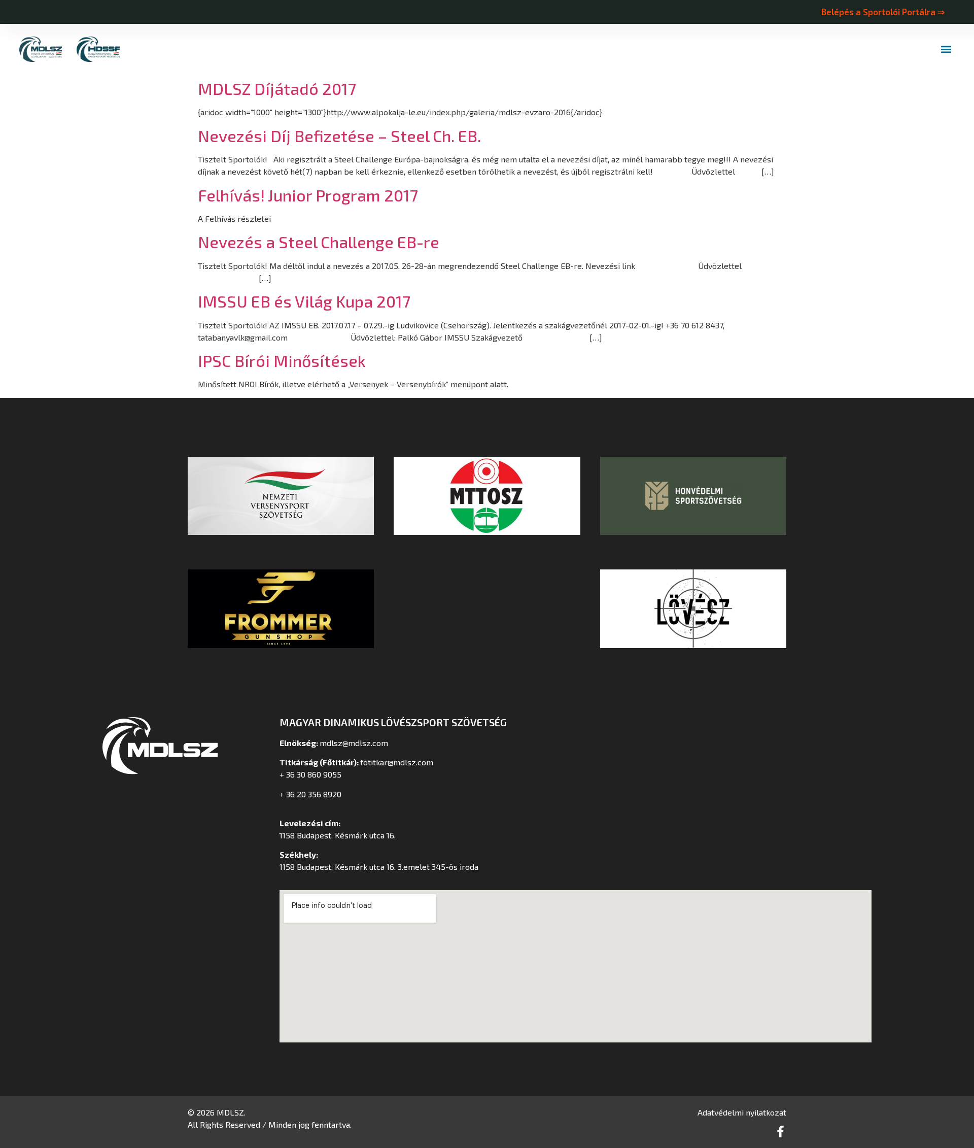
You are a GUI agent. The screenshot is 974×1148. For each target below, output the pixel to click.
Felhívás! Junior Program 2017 (308, 195)
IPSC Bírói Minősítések (282, 360)
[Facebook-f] (780, 1131)
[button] (946, 49)
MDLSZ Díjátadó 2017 (277, 88)
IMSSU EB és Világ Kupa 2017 (304, 301)
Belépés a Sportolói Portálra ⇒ (883, 12)
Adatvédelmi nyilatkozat (742, 1112)
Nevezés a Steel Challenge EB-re (318, 241)
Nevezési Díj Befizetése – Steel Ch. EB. (339, 135)
